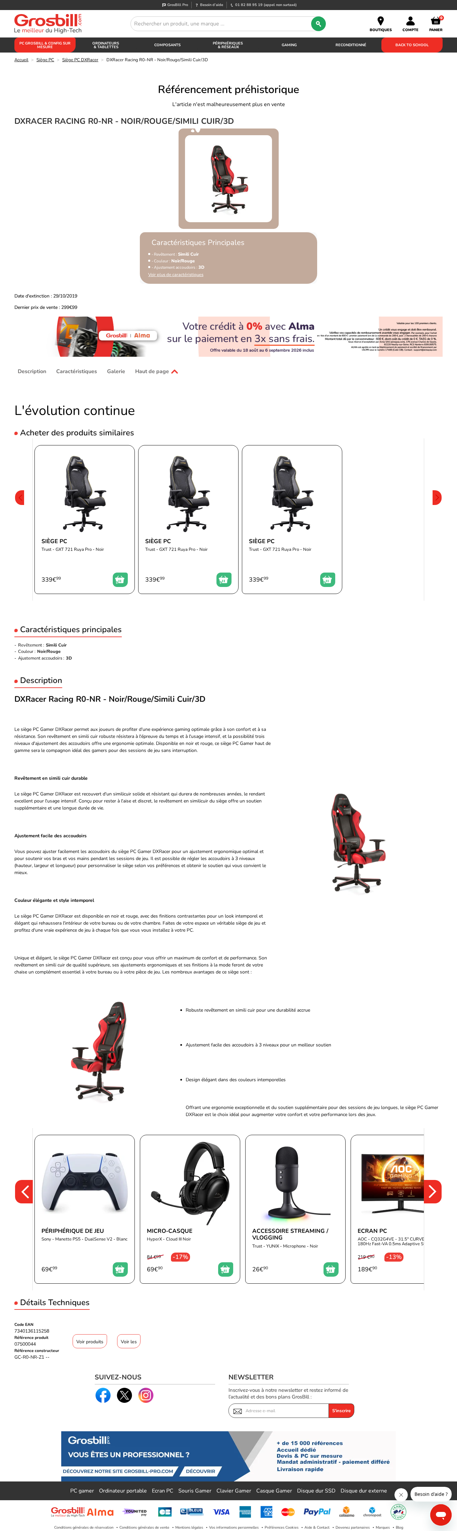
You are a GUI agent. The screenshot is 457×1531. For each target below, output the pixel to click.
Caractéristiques (76, 371)
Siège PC (45, 60)
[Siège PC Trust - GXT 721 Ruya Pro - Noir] (84, 519)
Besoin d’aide (211, 4)
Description (32, 371)
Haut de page (152, 371)
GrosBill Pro (177, 4)
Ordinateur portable (123, 1491)
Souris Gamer (194, 1491)
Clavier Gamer (233, 1491)
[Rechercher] (318, 23)
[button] (19, 519)
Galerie (116, 371)
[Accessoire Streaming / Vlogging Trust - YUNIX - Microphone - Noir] (295, 1209)
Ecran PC (162, 1491)
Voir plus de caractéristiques (175, 275)
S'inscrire (341, 1411)
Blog (399, 1527)
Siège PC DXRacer (80, 60)
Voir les (129, 1342)
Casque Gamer (274, 1491)
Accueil (21, 60)
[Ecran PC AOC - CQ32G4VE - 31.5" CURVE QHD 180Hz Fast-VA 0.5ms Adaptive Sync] (401, 1209)
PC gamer (82, 1491)
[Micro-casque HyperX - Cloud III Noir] (190, 1209)
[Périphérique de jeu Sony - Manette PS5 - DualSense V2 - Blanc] (84, 1209)
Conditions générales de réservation (83, 1527)
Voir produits (89, 1342)
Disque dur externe (364, 1491)
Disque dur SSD (316, 1491)
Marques (383, 1527)
